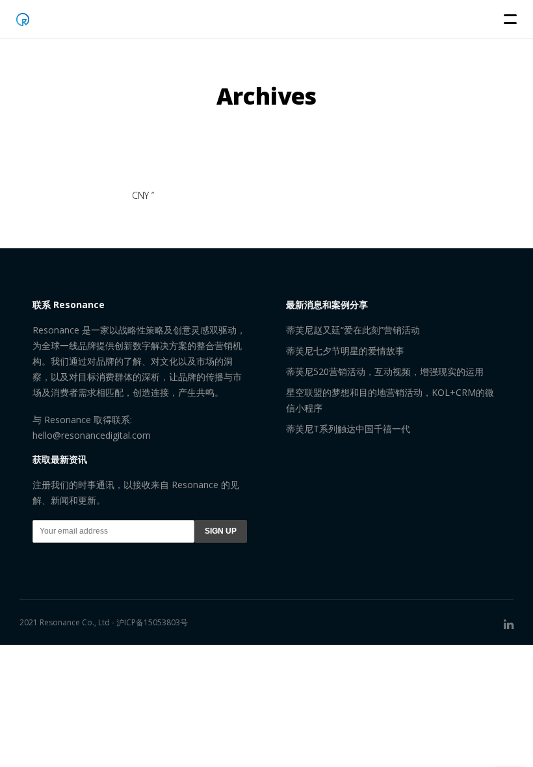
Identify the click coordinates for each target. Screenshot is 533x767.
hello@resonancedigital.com (91, 435)
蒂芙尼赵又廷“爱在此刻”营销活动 (353, 330)
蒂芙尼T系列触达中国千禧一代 (348, 428)
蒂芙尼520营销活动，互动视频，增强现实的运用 (385, 371)
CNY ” (143, 195)
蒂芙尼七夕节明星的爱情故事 (345, 350)
